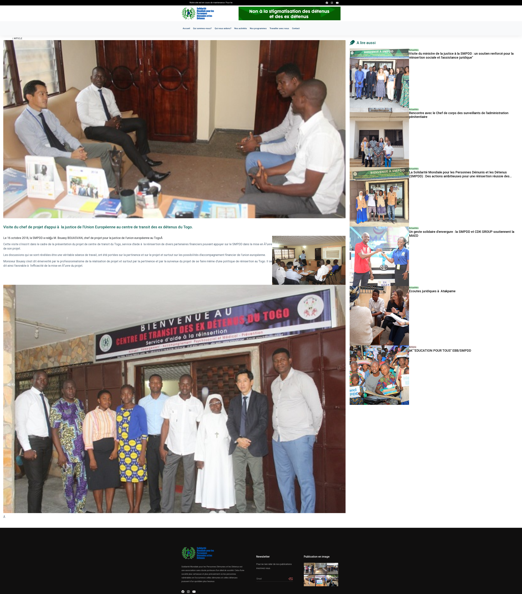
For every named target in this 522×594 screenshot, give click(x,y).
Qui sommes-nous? (202, 28)
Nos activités (240, 28)
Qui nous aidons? (223, 28)
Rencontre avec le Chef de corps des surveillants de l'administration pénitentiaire (458, 115)
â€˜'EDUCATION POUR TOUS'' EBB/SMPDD (440, 350)
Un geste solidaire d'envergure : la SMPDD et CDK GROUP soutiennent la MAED (461, 234)
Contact (296, 28)
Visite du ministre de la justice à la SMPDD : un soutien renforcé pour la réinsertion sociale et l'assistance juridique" (461, 55)
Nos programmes (258, 28)
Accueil (186, 28)
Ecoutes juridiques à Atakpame (432, 291)
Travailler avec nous (279, 28)
